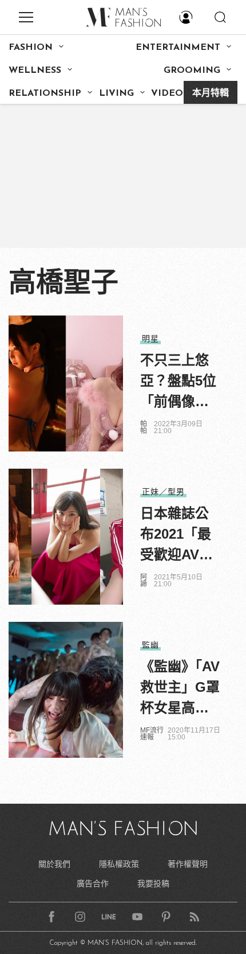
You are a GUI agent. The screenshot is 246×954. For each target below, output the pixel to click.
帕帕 (143, 427)
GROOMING (192, 70)
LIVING (116, 93)
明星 (150, 338)
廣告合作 (93, 883)
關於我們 (54, 864)
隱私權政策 (119, 864)
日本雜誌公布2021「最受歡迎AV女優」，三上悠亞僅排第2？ (178, 535)
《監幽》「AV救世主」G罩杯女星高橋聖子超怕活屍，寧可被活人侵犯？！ (180, 688)
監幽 (150, 644)
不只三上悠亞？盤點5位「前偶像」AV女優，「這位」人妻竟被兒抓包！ (180, 382)
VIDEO (167, 93)
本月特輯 (210, 93)
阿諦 (143, 580)
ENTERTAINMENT (178, 47)
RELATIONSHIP (45, 93)
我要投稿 (153, 883)
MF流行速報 (152, 733)
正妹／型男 (163, 491)
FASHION (31, 47)
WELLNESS (35, 70)
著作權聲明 (188, 864)
